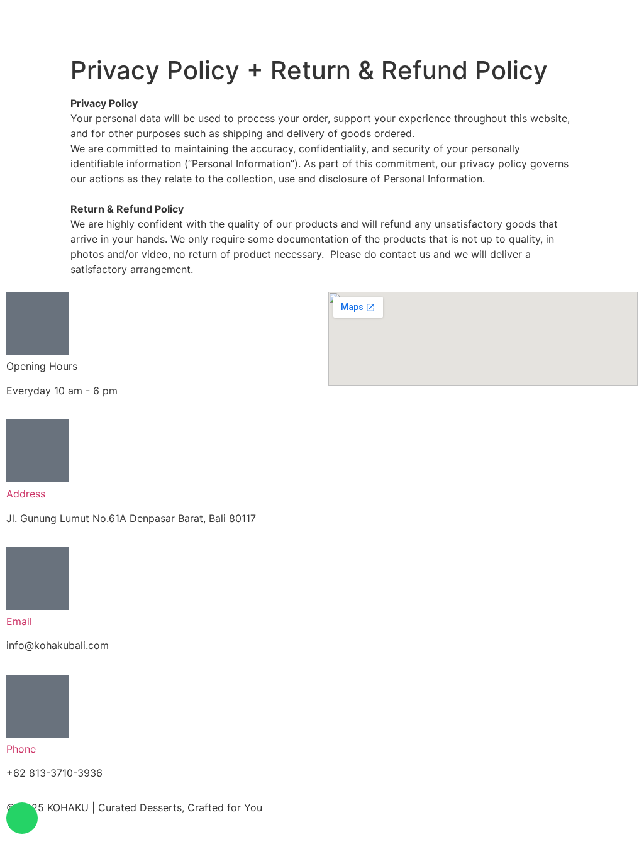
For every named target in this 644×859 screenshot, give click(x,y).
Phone (21, 749)
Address (25, 493)
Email (19, 621)
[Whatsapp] (22, 818)
